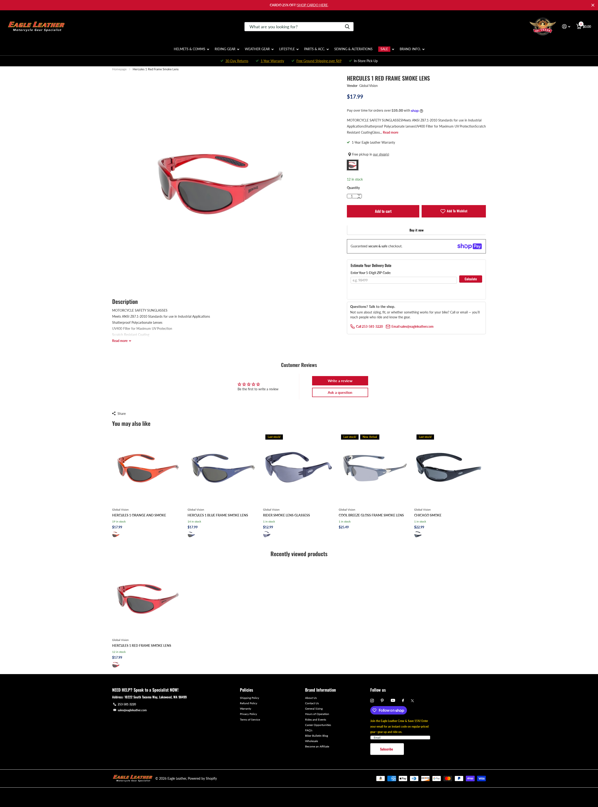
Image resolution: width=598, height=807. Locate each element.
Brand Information (320, 690)
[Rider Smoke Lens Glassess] (299, 468)
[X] (412, 700)
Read (120, 341)
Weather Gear (257, 49)
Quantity (353, 188)
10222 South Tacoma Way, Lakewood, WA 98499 (156, 696)
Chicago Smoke (427, 515)
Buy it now (416, 230)
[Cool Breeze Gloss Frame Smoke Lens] (374, 468)
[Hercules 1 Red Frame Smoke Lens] (148, 598)
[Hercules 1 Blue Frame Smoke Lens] (223, 468)
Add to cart (383, 211)
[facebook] (403, 700)
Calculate (471, 278)
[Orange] (115, 534)
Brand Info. (410, 49)
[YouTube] (393, 700)
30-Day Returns (236, 61)
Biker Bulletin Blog (316, 735)
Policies (246, 690)
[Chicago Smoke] (450, 468)
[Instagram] (372, 700)
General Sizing (314, 708)
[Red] (115, 664)
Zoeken (347, 26)
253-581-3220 (127, 704)
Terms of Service (250, 719)
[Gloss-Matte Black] (417, 534)
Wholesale (311, 741)
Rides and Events (315, 719)
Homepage (119, 69)
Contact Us (312, 703)
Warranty (245, 708)
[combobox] (299, 26)
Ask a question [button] (340, 392)
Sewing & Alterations (353, 49)
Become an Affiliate (317, 746)
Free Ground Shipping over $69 (319, 61)
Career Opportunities (318, 725)
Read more (390, 132)
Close (593, 5)
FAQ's (308, 730)
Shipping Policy (249, 698)
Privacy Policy (248, 714)
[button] (359, 198)
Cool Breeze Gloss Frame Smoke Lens (371, 515)
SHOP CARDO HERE (312, 5)
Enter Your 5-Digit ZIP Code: (371, 273)
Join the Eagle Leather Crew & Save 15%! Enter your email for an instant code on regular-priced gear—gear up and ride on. (399, 726)
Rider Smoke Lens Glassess (286, 515)
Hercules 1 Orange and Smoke (139, 515)
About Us (311, 698)
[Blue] (191, 534)
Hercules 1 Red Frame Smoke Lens (141, 645)
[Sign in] (566, 26)
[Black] (266, 534)
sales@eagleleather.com (132, 710)
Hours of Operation (317, 714)
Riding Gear (225, 49)
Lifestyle (287, 49)
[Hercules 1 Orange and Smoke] (148, 468)
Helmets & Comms (189, 49)
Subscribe (387, 749)
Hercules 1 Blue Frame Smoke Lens (218, 515)
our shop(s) (381, 154)
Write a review (340, 380)
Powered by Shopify (202, 778)
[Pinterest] (382, 700)
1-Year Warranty (272, 61)
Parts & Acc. (314, 49)
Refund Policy (248, 703)
